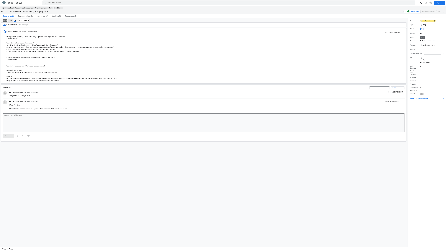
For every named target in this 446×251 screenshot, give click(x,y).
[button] (427, 25)
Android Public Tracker (12, 8)
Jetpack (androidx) (41, 8)
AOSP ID (413, 77)
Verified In (413, 90)
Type (411, 25)
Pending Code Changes (413, 72)
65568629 (57, 8)
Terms (11, 249)
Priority (412, 29)
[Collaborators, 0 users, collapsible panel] (432, 54)
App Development (27, 8)
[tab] (8, 16)
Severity (412, 33)
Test (50, 8)
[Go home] (1, 11)
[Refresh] (4, 11)
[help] (426, 2)
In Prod (412, 94)
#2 (39, 101)
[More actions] (443, 11)
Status (412, 37)
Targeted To (414, 87)
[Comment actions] (401, 101)
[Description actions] (403, 32)
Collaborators (414, 53)
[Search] (44, 2)
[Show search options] (413, 2)
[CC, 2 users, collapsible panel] (432, 58)
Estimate (413, 81)
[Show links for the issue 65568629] (62, 8)
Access (412, 41)
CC (411, 58)
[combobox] (229, 2)
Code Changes (413, 67)
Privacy (4, 249)
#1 (38, 31)
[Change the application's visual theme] (421, 2)
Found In (413, 84)
